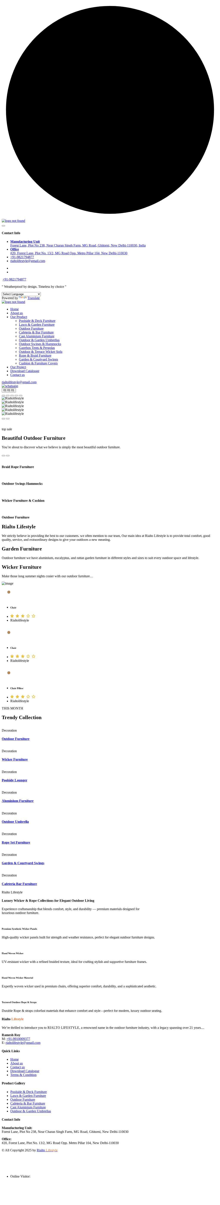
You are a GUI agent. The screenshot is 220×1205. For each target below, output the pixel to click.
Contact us (17, 375)
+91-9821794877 (22, 257)
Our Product (18, 317)
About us (16, 313)
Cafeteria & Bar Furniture (36, 332)
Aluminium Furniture (18, 801)
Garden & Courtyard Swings (38, 359)
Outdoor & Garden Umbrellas (39, 340)
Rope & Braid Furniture (35, 355)
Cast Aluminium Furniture (36, 336)
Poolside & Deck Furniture (37, 321)
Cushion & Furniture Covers (38, 363)
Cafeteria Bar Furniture (19, 884)
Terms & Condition (23, 1075)
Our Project (18, 367)
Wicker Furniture (15, 759)
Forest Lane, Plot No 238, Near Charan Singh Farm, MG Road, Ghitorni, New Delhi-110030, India (78, 243)
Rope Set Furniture (16, 842)
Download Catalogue (24, 1071)
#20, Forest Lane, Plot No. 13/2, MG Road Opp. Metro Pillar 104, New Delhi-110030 (68, 251)
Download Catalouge (24, 371)
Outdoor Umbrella (15, 821)
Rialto (47, 1150)
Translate (34, 298)
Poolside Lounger (14, 780)
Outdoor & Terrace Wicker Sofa (40, 351)
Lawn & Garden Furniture (37, 324)
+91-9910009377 (18, 1039)
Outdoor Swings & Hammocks (40, 344)
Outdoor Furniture (31, 328)
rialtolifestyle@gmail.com (19, 382)
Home (14, 309)
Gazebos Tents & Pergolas (37, 348)
